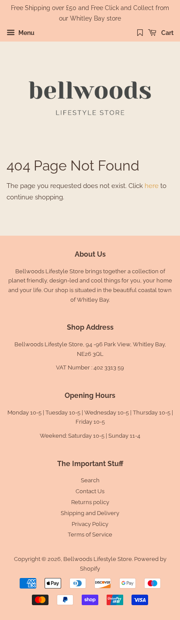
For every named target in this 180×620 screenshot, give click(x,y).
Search (90, 480)
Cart (166, 32)
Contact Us (90, 491)
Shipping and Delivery (90, 513)
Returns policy (90, 502)
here (152, 186)
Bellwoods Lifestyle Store (97, 559)
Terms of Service (90, 534)
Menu (26, 32)
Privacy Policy (90, 524)
